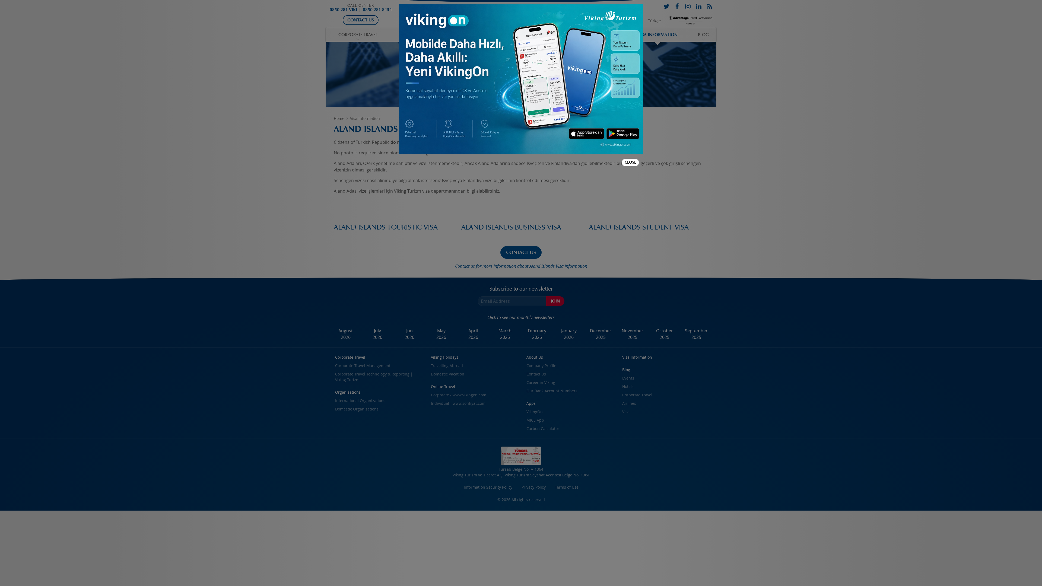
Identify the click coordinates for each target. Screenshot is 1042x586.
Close (630, 162)
